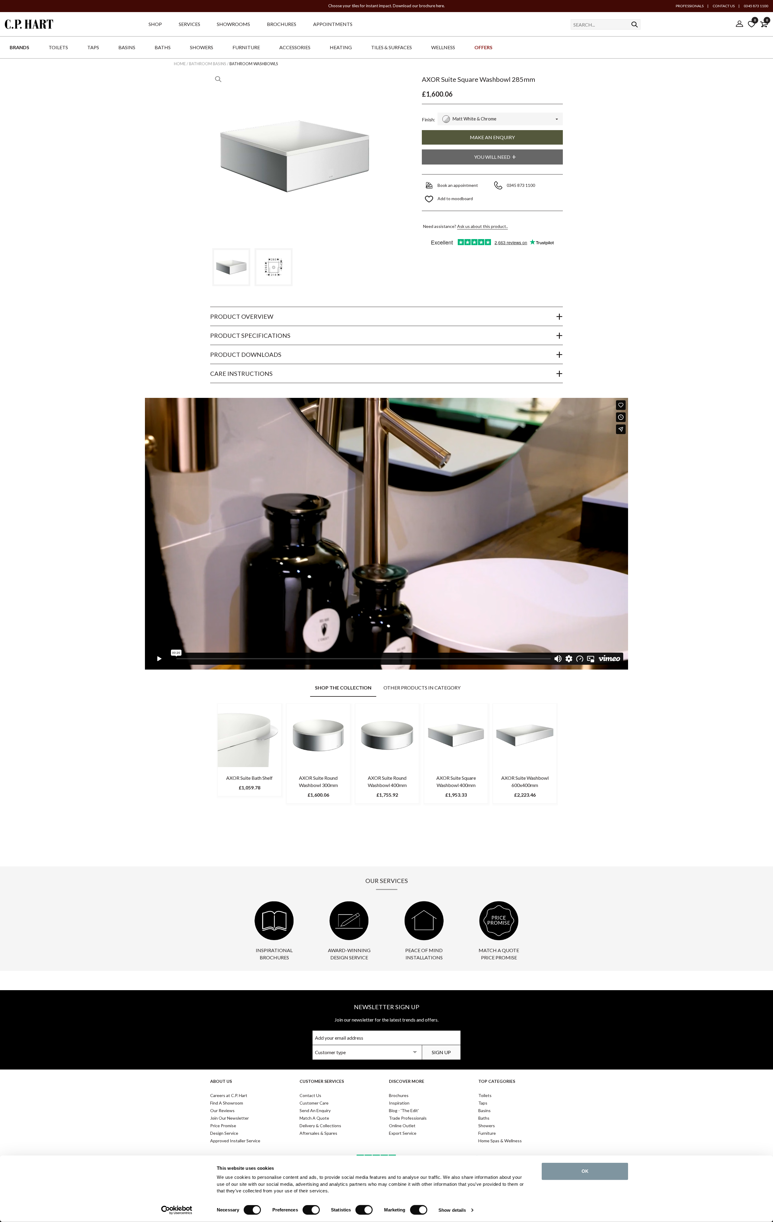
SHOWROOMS (233, 24)
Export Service (402, 1133)
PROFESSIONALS (690, 6)
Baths (483, 1118)
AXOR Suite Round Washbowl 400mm (387, 781)
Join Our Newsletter (229, 1118)
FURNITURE (246, 47)
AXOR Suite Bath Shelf (249, 778)
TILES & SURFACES (391, 47)
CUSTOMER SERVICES (322, 1081)
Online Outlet (402, 1125)
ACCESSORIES (294, 47)
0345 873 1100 (755, 6)
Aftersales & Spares (318, 1133)
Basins (484, 1110)
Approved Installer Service (235, 1140)
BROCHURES (281, 24)
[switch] (311, 1210)
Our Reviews (222, 1110)
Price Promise (223, 1125)
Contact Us (310, 1095)
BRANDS (19, 47)
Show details (452, 1210)
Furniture (487, 1133)
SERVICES (189, 24)
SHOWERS (201, 47)
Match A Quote (314, 1118)
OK (585, 1171)
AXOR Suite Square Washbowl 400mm (456, 781)
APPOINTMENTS (332, 24)
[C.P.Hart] (29, 25)
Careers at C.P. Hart (228, 1095)
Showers (486, 1125)
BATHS (163, 47)
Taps (482, 1102)
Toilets (485, 1095)
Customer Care (314, 1102)
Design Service (224, 1133)
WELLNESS (443, 47)
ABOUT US (221, 1081)
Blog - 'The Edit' (404, 1110)
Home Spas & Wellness (500, 1140)
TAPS (93, 47)
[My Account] (739, 24)
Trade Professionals (408, 1118)
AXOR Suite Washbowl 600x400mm (525, 781)
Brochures (399, 1095)
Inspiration (399, 1102)
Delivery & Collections (320, 1125)
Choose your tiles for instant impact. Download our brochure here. (386, 5)
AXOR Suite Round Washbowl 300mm (318, 781)
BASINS (126, 47)
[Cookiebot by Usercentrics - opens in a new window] (176, 1210)
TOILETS (58, 47)
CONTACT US (723, 6)
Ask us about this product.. (482, 226)
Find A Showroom (226, 1102)
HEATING (341, 47)
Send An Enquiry (315, 1110)
